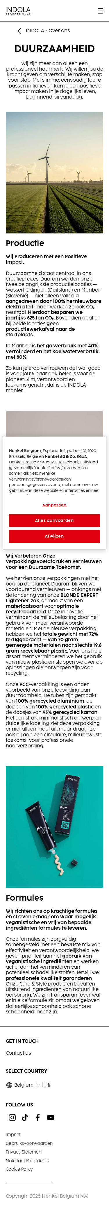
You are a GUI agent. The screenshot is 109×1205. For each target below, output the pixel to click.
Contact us (18, 1053)
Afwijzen (54, 536)
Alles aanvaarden (54, 520)
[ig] (12, 1117)
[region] (54, 493)
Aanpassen (54, 505)
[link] (49, 1085)
